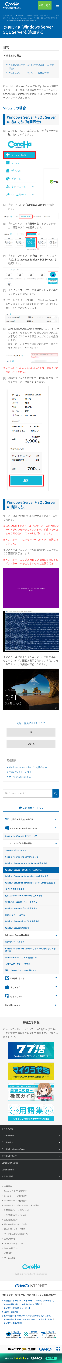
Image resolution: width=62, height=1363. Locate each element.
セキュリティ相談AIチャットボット (16, 1308)
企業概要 (8, 1253)
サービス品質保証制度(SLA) (16, 1234)
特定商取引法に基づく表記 (15, 1224)
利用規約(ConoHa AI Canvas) (16, 1210)
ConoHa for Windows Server (22, 18)
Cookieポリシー (11, 1248)
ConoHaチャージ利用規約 (15, 1195)
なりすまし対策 (45, 1319)
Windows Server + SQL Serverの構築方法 (29, 73)
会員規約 (8, 1186)
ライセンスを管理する (20, 776)
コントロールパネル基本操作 (46, 18)
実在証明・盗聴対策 (10, 1311)
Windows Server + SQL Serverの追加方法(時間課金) (31, 66)
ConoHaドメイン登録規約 (15, 1191)
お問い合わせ (10, 1238)
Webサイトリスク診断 (30, 1304)
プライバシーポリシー (13, 1243)
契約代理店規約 (10, 1219)
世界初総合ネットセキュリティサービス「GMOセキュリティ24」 (28, 1300)
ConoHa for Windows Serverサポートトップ (34, 15)
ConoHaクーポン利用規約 (15, 1200)
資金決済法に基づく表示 (14, 1229)
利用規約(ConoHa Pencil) (15, 1214)
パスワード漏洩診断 (10, 1304)
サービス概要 (10, 1257)
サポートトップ (8, 15)
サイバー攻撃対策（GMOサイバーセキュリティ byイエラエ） (27, 1315)
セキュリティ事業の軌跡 (12, 1323)
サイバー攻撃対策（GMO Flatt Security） (19, 1319)
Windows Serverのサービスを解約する (28, 767)
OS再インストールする (20, 772)
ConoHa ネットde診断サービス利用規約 (21, 1205)
